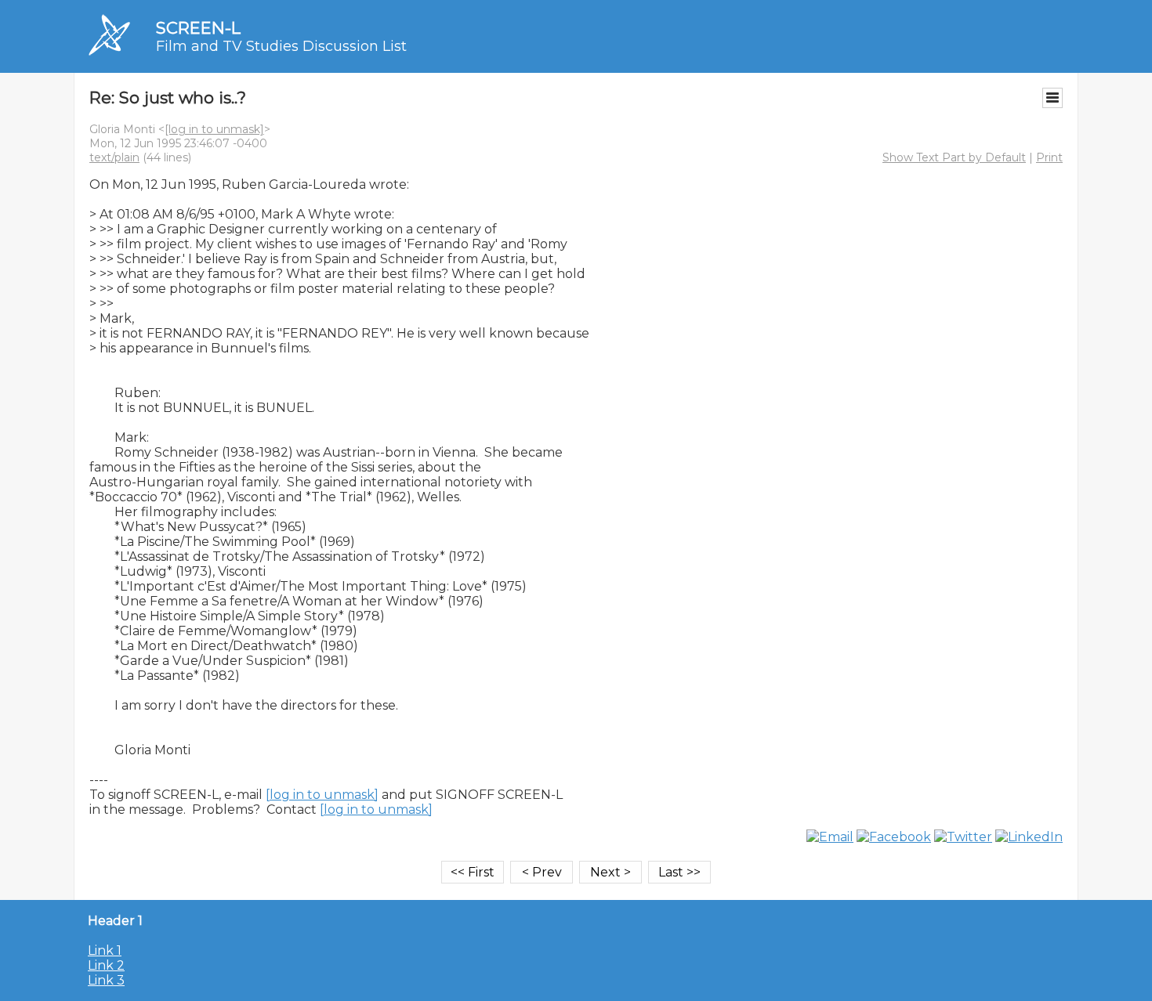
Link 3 (106, 980)
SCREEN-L (198, 28)
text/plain (114, 157)
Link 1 (104, 950)
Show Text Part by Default (954, 157)
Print (1049, 157)
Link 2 (106, 965)
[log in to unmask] (214, 129)
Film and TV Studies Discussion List (281, 46)
